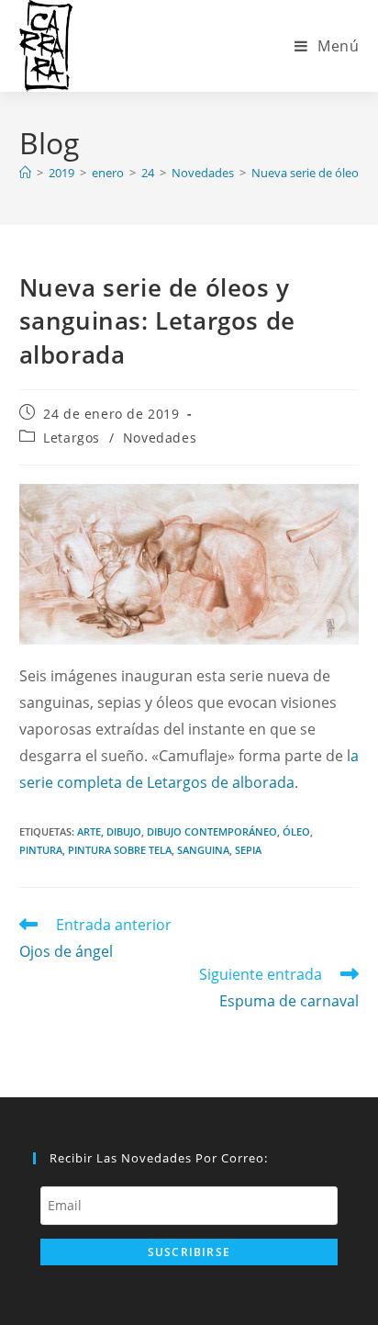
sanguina (203, 850)
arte (89, 831)
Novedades (159, 437)
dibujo (123, 831)
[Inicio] (25, 172)
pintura (40, 850)
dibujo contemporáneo (212, 831)
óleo (296, 831)
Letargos (71, 437)
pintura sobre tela (120, 850)
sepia (248, 850)
